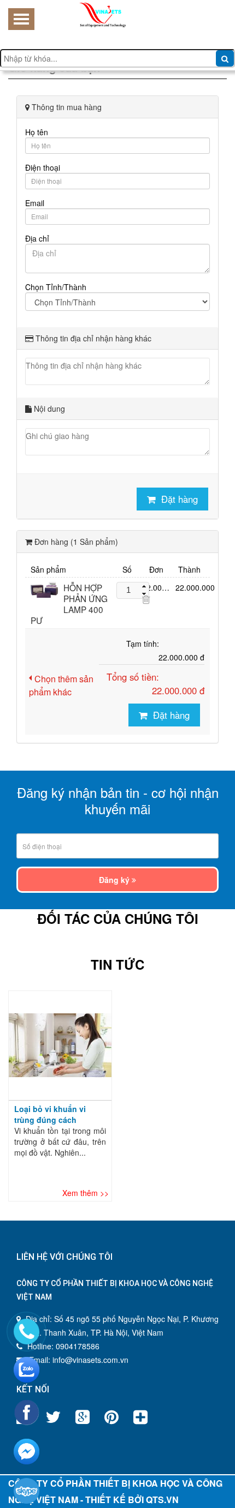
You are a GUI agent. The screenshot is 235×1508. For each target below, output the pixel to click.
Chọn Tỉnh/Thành (55, 286)
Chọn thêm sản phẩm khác (61, 685)
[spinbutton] (128, 590)
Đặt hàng (179, 499)
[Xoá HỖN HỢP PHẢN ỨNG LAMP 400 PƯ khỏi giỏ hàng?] (146, 599)
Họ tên (36, 132)
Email (34, 202)
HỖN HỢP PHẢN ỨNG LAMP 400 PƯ (69, 603)
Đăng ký (115, 879)
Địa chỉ (37, 238)
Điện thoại (42, 167)
